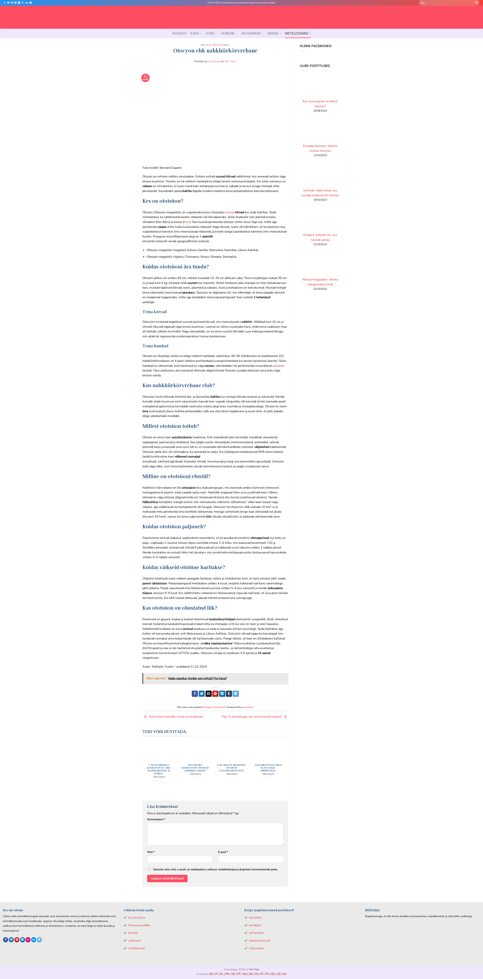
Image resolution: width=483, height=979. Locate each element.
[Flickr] (23, 3)
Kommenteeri (156, 819)
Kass (195, 33)
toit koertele (256, 933)
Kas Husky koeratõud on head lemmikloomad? (195, 767)
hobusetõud (256, 948)
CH (256, 974)
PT (239, 974)
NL (221, 974)
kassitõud (255, 925)
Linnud (272, 33)
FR (227, 974)
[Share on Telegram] (236, 694)
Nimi (151, 852)
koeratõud (255, 917)
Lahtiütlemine (136, 948)
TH (267, 974)
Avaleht (179, 33)
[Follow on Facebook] (5, 3)
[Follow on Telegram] (30, 3)
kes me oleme (136, 917)
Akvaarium (250, 33)
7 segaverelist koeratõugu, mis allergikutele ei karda (159, 769)
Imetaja (206, 44)
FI (262, 974)
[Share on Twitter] (202, 694)
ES (273, 974)
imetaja (230, 212)
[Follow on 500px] (26, 3)
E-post (223, 852)
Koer (210, 33)
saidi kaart (134, 940)
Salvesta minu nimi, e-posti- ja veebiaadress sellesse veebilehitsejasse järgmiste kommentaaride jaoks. (215, 869)
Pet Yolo (230, 61)
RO (245, 974)
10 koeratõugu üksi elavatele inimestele (268, 767)
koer (187, 222)
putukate (278, 366)
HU (284, 974)
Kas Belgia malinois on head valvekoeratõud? (232, 767)
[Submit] (476, 3)
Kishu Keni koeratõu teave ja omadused (175, 717)
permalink (247, 707)
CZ (278, 974)
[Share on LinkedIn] (222, 694)
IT (216, 974)
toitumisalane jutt (259, 940)
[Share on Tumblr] (229, 694)
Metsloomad (296, 33)
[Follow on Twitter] (8, 3)
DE (211, 974)
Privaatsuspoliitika (139, 925)
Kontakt (133, 933)
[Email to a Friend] (208, 694)
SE (250, 974)
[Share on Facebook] (195, 694)
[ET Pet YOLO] (241, 17)
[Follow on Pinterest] (15, 3)
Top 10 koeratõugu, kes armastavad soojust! (252, 717)
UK (233, 974)
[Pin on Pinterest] (215, 694)
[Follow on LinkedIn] (19, 3)
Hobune (228, 33)
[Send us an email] (12, 3)
